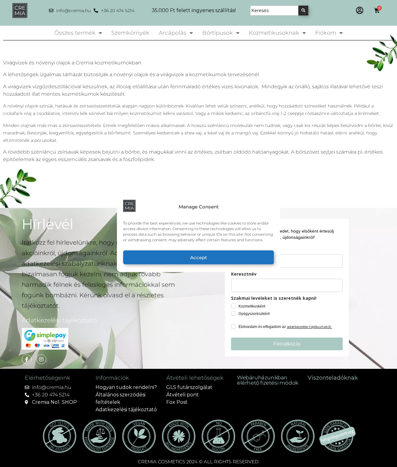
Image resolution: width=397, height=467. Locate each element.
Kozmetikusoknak (274, 32)
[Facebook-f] (27, 359)
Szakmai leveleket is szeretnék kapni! (273, 298)
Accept (198, 257)
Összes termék (75, 32)
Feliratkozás (287, 344)
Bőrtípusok (217, 32)
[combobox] (274, 10)
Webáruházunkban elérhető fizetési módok (267, 380)
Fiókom (325, 32)
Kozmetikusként (252, 306)
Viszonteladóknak (333, 377)
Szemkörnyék (130, 32)
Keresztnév (243, 274)
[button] (359, 10)
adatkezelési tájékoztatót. (309, 326)
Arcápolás (172, 32)
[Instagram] (41, 359)
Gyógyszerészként (254, 314)
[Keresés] (303, 10)
